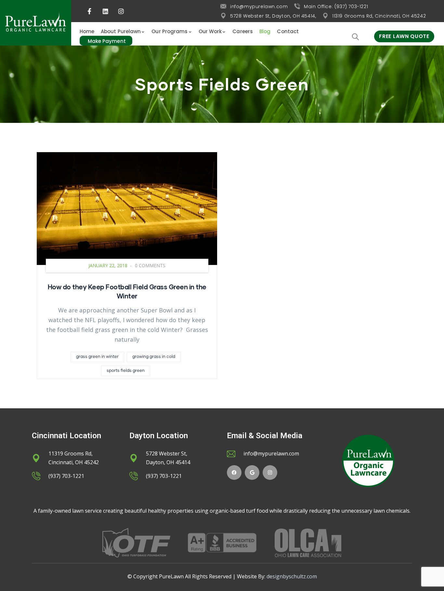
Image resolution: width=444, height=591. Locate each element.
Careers (242, 31)
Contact (288, 31)
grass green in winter (97, 357)
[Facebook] (234, 472)
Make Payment (107, 41)
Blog (264, 31)
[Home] (35, 22)
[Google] (252, 472)
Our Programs (169, 31)
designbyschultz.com (292, 576)
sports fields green (126, 371)
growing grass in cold (153, 357)
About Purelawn (121, 31)
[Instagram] (270, 472)
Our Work (210, 31)
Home (87, 31)
